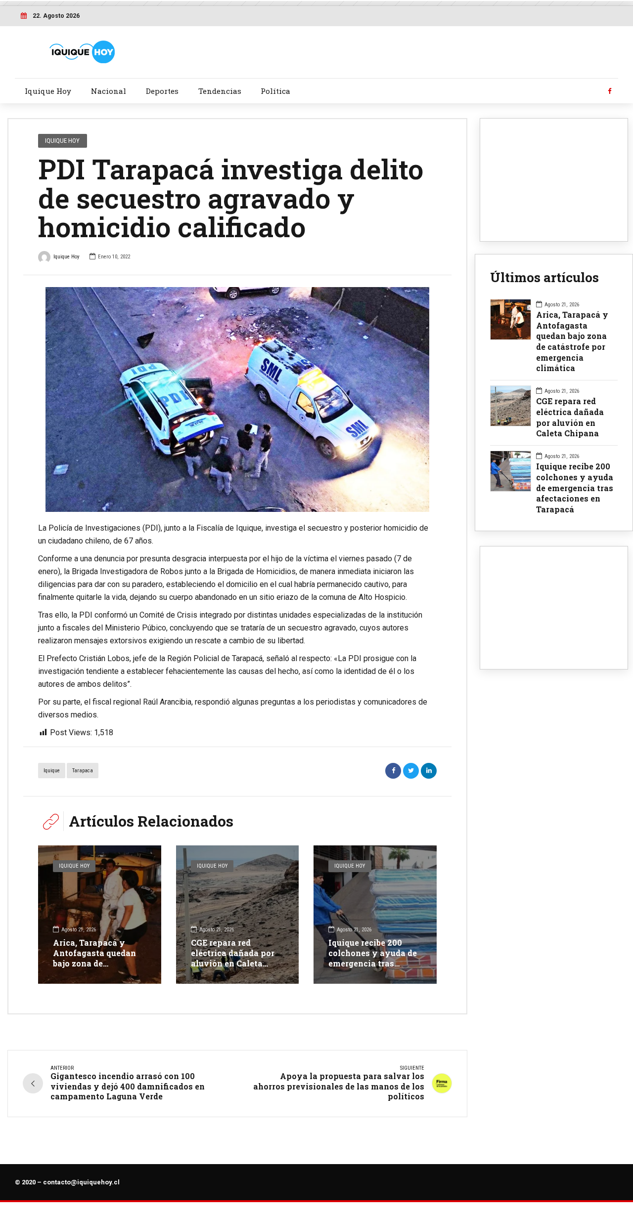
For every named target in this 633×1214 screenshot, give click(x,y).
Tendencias (219, 91)
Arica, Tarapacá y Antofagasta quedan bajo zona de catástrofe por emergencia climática (97, 963)
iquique (52, 770)
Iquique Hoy (48, 91)
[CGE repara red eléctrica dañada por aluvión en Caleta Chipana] (238, 914)
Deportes (162, 91)
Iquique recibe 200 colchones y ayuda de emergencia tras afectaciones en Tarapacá (372, 963)
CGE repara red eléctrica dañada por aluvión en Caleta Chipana (232, 957)
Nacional (108, 91)
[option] (237, 399)
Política (275, 91)
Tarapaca (82, 770)
